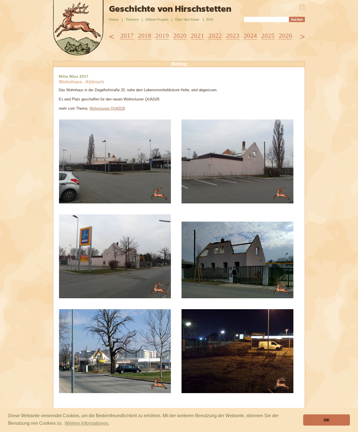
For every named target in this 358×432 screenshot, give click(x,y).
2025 (268, 35)
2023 (232, 35)
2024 (250, 35)
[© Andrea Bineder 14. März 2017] (237, 296)
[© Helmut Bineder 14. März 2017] (115, 201)
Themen (132, 20)
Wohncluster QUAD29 (107, 108)
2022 (215, 35)
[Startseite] (78, 53)
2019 (162, 35)
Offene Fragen (156, 20)
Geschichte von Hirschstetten (170, 8)
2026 (285, 35)
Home (114, 20)
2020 (180, 35)
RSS (209, 20)
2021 (197, 35)
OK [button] (326, 420)
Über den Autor (187, 20)
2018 (144, 35)
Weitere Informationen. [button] (87, 423)
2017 (127, 35)
